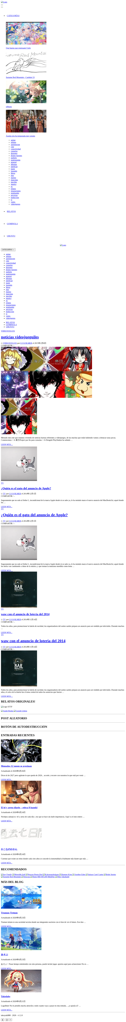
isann (13, 169)
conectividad (16, 149)
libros (13, 173)
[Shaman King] (65, 874)
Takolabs (5, 996)
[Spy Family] (6, 874)
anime (13, 140)
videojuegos (15, 204)
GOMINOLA (12, 224)
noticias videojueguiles (20, 337)
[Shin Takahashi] (62, 877)
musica (13, 184)
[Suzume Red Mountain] (11, 877)
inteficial (14, 167)
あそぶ (4, 954)
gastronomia (15, 160)
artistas (13, 142)
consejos (14, 151)
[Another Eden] (79, 874)
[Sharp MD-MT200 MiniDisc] (42, 877)
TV (2, 483)
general (13, 162)
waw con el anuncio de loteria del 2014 (25, 614)
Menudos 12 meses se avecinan (16, 766)
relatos (13, 189)
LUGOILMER (26, 343)
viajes (13, 202)
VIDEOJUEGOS (8, 331)
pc (12, 186)
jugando (14, 171)
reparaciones (16, 191)
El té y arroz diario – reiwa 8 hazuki (19, 807)
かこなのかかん (9, 849)
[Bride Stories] (110, 874)
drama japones (16, 156)
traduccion (15, 198)
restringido (15, 193)
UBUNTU (11, 236)
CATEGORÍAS (13, 16)
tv (11, 200)
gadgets (14, 158)
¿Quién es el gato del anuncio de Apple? (26, 488)
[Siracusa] (25, 877)
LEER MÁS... (6, 507)
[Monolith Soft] (19, 874)
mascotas (14, 180)
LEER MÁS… (7, 444)
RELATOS (11, 211)
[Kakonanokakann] (51, 874)
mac (12, 175)
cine (12, 147)
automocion (15, 145)
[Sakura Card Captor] (95, 874)
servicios (14, 195)
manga (13, 178)
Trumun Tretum (9, 912)
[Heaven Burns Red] (34, 874)
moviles (14, 182)
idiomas (14, 164)
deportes (14, 153)
